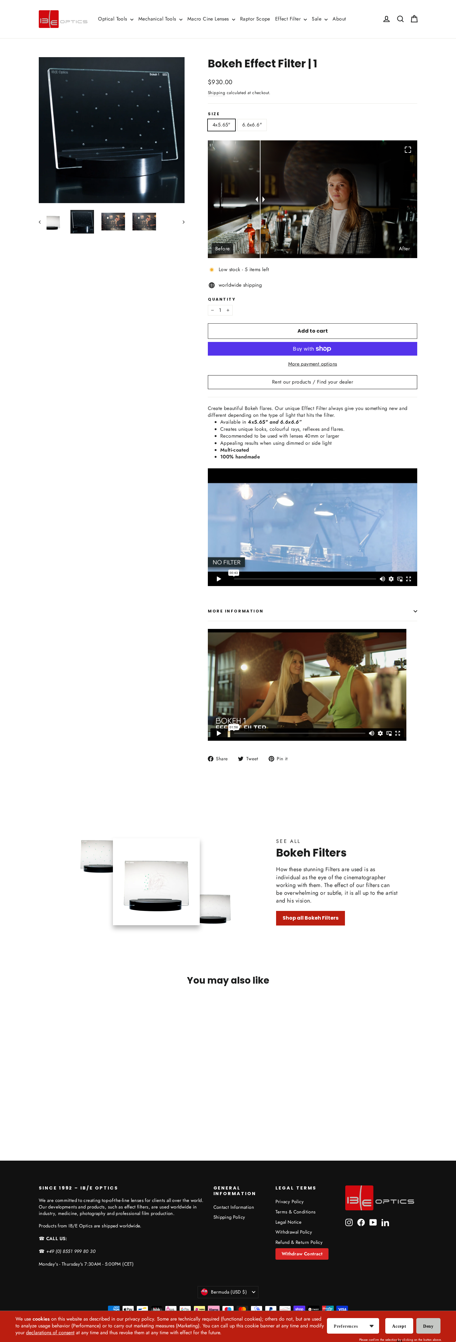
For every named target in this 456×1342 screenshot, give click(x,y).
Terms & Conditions (295, 1211)
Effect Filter (288, 18)
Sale (317, 18)
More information (236, 611)
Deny (428, 1326)
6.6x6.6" (252, 124)
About (339, 18)
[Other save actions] (371, 1326)
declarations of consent (50, 1332)
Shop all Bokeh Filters (310, 917)
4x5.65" (221, 124)
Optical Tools (113, 18)
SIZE (214, 113)
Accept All (399, 1329)
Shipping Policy (229, 1217)
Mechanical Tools (158, 18)
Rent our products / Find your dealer (312, 381)
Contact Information (233, 1207)
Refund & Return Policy (299, 1242)
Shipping (216, 92)
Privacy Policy (289, 1201)
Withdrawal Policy (293, 1232)
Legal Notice (288, 1222)
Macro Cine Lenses (208, 18)
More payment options (312, 364)
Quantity (221, 299)
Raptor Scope (255, 18)
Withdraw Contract (302, 1253)
